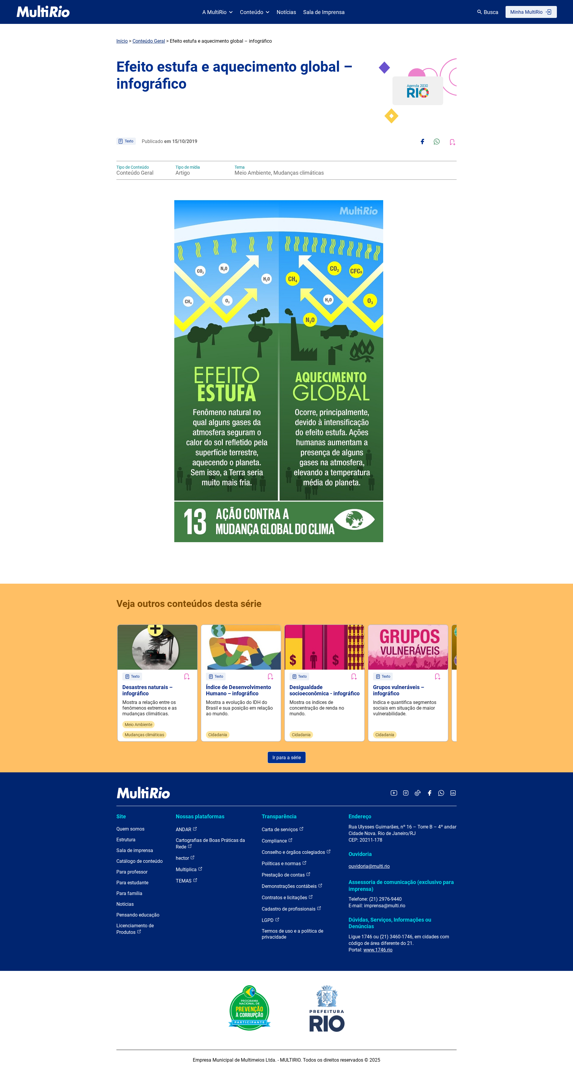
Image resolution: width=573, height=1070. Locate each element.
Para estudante (132, 882)
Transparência (279, 816)
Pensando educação (137, 915)
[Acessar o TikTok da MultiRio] (417, 793)
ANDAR (184, 829)
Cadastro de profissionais (289, 909)
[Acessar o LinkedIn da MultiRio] (453, 793)
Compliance (275, 841)
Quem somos (130, 829)
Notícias (286, 12)
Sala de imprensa (134, 850)
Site (121, 816)
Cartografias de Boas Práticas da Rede (210, 843)
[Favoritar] (186, 676)
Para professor (131, 872)
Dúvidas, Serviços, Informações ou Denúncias (390, 923)
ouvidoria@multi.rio (369, 866)
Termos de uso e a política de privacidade (292, 934)
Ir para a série (286, 757)
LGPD (268, 920)
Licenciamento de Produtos (135, 929)
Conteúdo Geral (149, 41)
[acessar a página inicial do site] (43, 12)
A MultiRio (214, 12)
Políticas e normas (282, 863)
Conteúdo (251, 12)
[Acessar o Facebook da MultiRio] (429, 793)
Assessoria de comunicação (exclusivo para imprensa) (401, 885)
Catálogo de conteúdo (139, 861)
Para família (129, 893)
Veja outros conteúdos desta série (188, 603)
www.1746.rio (377, 950)
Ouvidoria (360, 854)
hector (183, 858)
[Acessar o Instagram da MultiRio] (405, 793)
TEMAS (184, 881)
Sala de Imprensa (324, 12)
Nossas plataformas (200, 816)
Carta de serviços (280, 829)
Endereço (360, 816)
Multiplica (187, 869)
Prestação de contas (284, 875)
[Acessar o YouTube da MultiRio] (394, 793)
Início (122, 41)
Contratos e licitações (285, 897)
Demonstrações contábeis (290, 886)
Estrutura (125, 840)
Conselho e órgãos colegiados (294, 852)
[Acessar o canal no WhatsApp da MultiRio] (441, 793)
